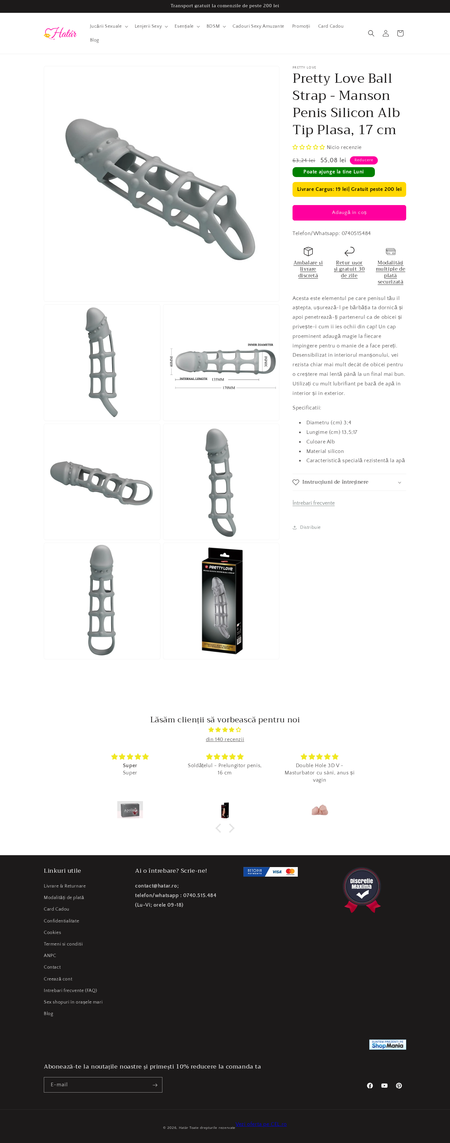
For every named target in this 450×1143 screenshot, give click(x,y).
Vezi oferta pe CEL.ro (261, 1124)
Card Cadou (57, 909)
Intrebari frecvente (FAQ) (70, 990)
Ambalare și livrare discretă (308, 269)
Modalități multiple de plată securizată (391, 272)
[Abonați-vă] (155, 1085)
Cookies (52, 932)
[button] (108, 26)
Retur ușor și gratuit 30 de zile (349, 269)
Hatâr (183, 1128)
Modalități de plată (64, 897)
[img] (225, 730)
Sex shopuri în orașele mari (73, 1002)
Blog (48, 1013)
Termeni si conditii (63, 944)
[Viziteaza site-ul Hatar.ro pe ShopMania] (387, 1046)
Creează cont (58, 979)
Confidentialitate (61, 921)
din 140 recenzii (225, 739)
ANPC (50, 955)
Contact (52, 967)
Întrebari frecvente (314, 503)
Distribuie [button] (310, 527)
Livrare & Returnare (65, 886)
